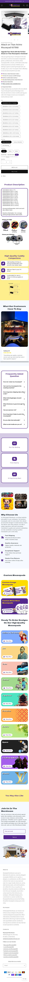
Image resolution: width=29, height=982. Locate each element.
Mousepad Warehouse (12, 977)
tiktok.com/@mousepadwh (10, 955)
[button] (1, 5)
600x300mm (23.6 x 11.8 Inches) (11, 106)
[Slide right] (17, 39)
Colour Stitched (18, 142)
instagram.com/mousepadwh (11, 953)
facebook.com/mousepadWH (11, 951)
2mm (4, 151)
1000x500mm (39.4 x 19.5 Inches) (11, 133)
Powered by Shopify (19, 977)
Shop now (9, 593)
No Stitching (6, 145)
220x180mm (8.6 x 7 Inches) (10, 103)
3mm (10, 151)
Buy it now (14, 171)
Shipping (7, 156)
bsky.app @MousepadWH (10, 945)
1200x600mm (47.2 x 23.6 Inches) (11, 136)
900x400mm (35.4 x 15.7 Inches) (11, 129)
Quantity (3, 159)
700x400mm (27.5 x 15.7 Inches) (11, 119)
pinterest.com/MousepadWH (11, 949)
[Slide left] (11, 39)
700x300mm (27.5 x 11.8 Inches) (11, 116)
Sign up (14, 837)
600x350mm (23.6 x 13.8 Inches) (11, 109)
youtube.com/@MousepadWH (11, 956)
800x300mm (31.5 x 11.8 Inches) (10, 123)
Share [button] (4, 176)
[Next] (26, 336)
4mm (16, 151)
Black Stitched (6, 142)
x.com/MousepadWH (9, 947)
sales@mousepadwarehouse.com (11, 938)
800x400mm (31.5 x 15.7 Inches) (11, 126)
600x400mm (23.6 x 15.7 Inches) (11, 113)
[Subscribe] (24, 965)
